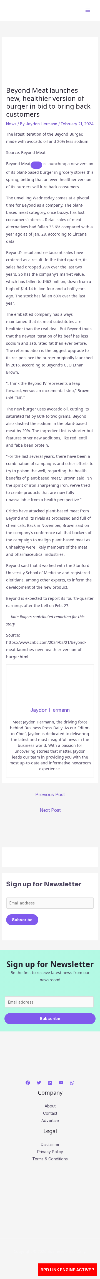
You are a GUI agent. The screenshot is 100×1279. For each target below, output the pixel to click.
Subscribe (22, 919)
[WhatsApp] (72, 1082)
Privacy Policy (50, 1151)
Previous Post (50, 794)
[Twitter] (39, 1082)
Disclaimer (50, 1144)
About (50, 1106)
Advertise (50, 1120)
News (11, 123)
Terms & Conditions (50, 1158)
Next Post (50, 810)
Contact (50, 1113)
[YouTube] (61, 1082)
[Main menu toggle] (87, 10)
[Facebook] (28, 1082)
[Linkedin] (50, 1082)
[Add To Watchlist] (36, 165)
